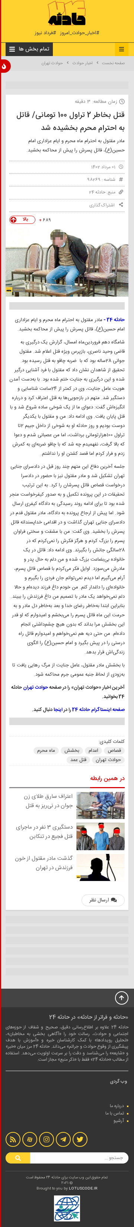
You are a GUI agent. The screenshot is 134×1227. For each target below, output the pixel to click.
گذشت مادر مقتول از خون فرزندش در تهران (44, 863)
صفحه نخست (113, 63)
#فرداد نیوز (45, 33)
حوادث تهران (52, 63)
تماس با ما (114, 1113)
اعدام (93, 750)
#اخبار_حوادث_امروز (79, 33)
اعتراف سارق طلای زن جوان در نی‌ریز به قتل (48, 801)
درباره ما (117, 1106)
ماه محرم (46, 750)
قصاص (114, 750)
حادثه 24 (97, 192)
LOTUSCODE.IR (83, 1189)
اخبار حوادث (83, 63)
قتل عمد (78, 760)
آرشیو (119, 1121)
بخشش (71, 750)
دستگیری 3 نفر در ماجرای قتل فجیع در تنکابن (44, 832)
